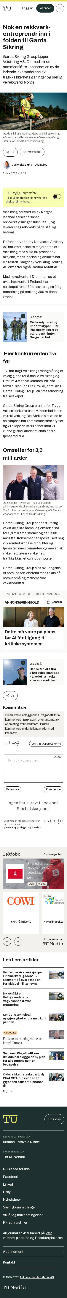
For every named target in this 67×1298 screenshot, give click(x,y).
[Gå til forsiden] (7, 8)
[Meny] (60, 8)
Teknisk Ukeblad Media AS (37, 1277)
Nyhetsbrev (12, 1200)
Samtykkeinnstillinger (19, 1207)
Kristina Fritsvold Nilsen (21, 1142)
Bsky (7, 1192)
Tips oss (54, 1119)
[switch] (57, 196)
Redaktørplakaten (49, 1238)
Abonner (45, 8)
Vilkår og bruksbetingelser (23, 1215)
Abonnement (13, 1252)
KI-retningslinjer (15, 1222)
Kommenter (34, 151)
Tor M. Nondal (14, 1157)
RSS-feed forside (16, 1169)
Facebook (11, 1177)
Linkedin (9, 1184)
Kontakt (9, 1262)
